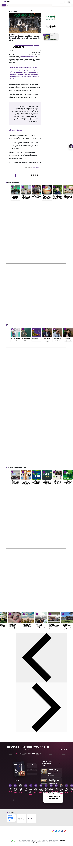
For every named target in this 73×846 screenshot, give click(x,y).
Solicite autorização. (26, 842)
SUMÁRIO (32, 767)
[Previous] (36, 234)
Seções (7, 5)
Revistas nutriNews (25, 831)
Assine (17, 754)
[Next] (36, 292)
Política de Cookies (10, 835)
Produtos (23, 5)
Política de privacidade (11, 833)
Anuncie (38, 833)
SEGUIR (15, 792)
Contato (38, 837)
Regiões (61, 2)
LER (32, 764)
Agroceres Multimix (36, 167)
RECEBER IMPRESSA (32, 774)
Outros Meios (24, 833)
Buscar (55, 5)
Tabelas (11, 5)
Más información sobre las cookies (13, 837)
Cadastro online (40, 831)
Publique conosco (40, 835)
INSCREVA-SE (32, 769)
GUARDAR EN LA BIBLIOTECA (24, 44)
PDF (36, 44)
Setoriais (15, 5)
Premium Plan (28, 5)
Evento (13, 10)
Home (10, 10)
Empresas (19, 5)
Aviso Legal (9, 831)
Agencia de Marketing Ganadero (35, 842)
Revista (3, 5)
